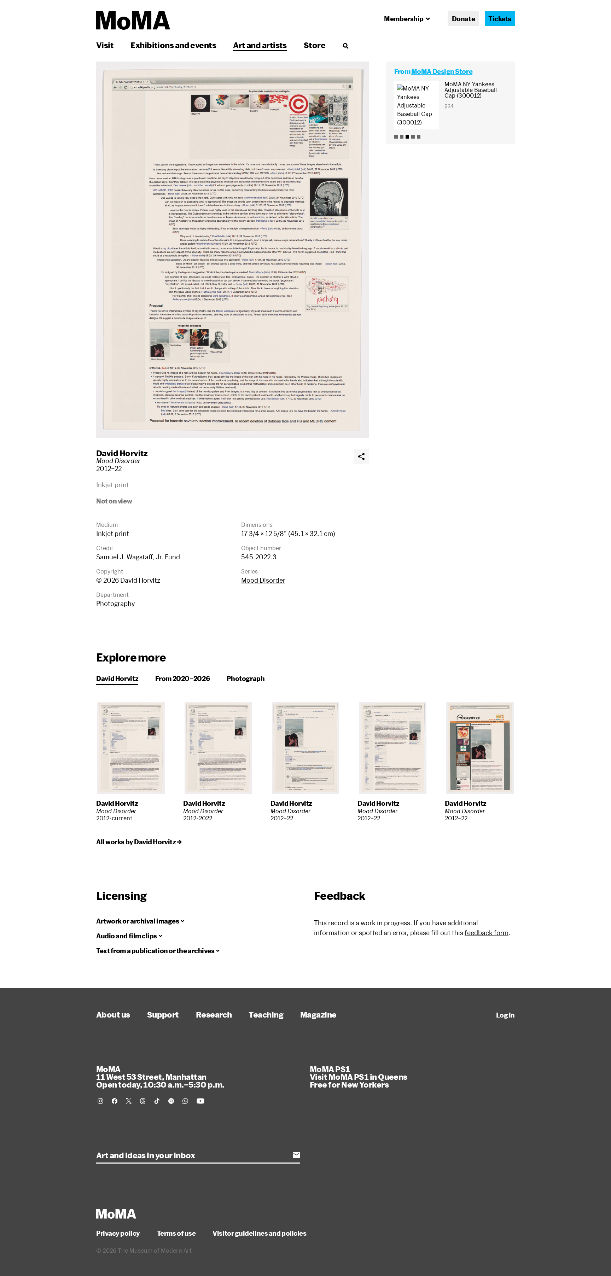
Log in (505, 1015)
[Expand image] (232, 250)
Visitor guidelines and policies (259, 1233)
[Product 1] (396, 137)
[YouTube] (200, 1101)
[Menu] (345, 45)
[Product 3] (407, 137)
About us (113, 1014)
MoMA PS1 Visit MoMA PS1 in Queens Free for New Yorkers (358, 1076)
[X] (128, 1101)
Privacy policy (118, 1233)
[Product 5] (418, 137)
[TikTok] (157, 1101)
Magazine (318, 1014)
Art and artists (260, 45)
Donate (463, 19)
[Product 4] (413, 137)
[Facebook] (114, 1101)
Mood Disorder (263, 580)
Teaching (266, 1014)
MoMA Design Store (441, 71)
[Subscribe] (296, 1155)
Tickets (499, 19)
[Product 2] (401, 137)
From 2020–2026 (182, 678)
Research (214, 1014)
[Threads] (143, 1101)
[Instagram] (100, 1101)
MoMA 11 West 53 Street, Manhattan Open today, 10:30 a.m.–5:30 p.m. (160, 1076)
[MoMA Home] (133, 20)
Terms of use (176, 1233)
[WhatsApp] (185, 1101)
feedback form (486, 933)
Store (314, 44)
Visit (105, 45)
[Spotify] (171, 1101)
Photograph (245, 678)
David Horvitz (122, 453)
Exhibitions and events (173, 45)
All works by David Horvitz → (138, 842)
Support (163, 1014)
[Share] (361, 456)
